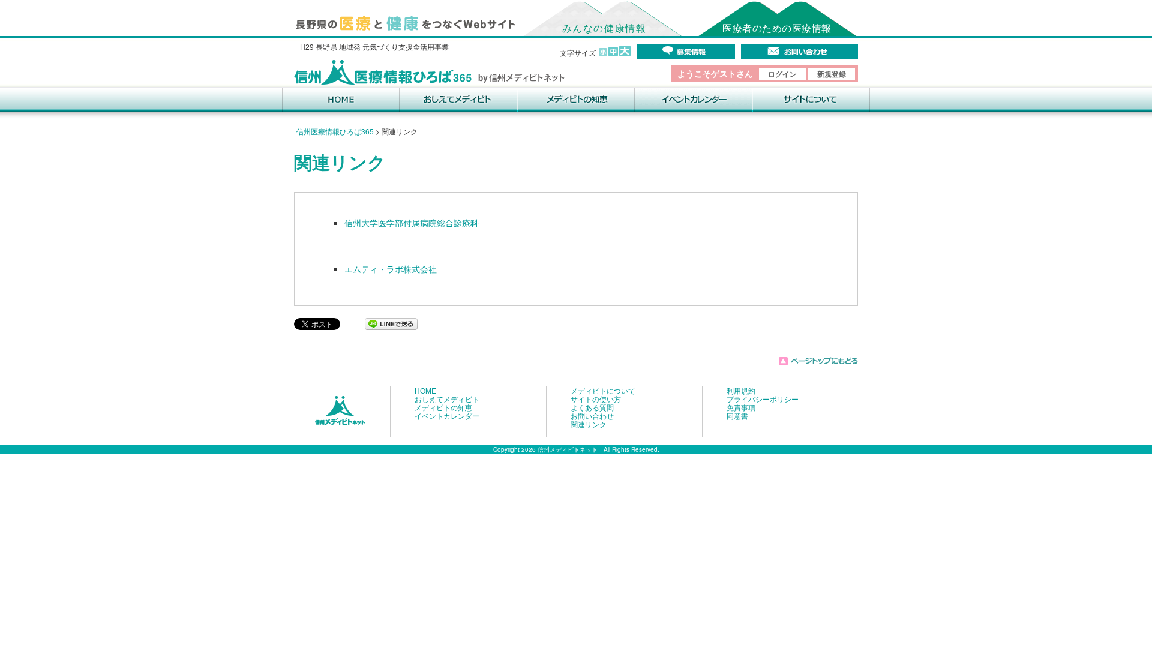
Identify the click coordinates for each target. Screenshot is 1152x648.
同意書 (737, 416)
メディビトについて (603, 390)
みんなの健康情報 (604, 28)
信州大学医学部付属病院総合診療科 (411, 223)
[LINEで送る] (391, 323)
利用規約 (741, 390)
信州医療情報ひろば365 (335, 131)
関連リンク (589, 424)
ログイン (782, 73)
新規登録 (831, 73)
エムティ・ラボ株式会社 (390, 269)
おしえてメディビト (447, 399)
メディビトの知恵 (443, 407)
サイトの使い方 (596, 399)
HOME (425, 390)
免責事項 (741, 407)
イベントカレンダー (447, 416)
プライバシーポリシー (763, 399)
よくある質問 (592, 407)
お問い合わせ (592, 416)
